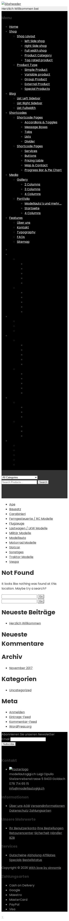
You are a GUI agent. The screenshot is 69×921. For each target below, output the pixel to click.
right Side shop (36, 46)
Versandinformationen (48, 806)
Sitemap (23, 242)
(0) (4, 487)
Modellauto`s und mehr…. (43, 203)
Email (6, 739)
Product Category (38, 55)
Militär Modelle (20, 533)
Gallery (22, 179)
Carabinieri (17, 514)
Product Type (27, 65)
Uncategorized (20, 690)
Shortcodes (18, 112)
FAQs (21, 237)
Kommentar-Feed (23, 722)
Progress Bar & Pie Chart (43, 170)
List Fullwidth (26, 108)
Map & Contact (36, 165)
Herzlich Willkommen (25, 623)
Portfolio (23, 199)
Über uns (23, 222)
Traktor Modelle (21, 557)
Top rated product (39, 60)
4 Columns (33, 194)
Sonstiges (16, 552)
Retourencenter (21, 833)
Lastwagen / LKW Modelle (28, 528)
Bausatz (15, 509)
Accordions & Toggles (41, 122)
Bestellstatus (32, 860)
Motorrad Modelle (22, 542)
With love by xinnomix (45, 868)
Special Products (37, 89)
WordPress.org (20, 726)
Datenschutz (19, 810)
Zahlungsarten (40, 810)
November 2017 (21, 668)
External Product (37, 84)
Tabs (28, 132)
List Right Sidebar (29, 103)
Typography (26, 232)
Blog (12, 93)
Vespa (14, 562)
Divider (30, 141)
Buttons (30, 156)
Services (31, 151)
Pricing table (34, 160)
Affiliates (48, 855)
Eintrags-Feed (20, 717)
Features (16, 218)
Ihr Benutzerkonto (22, 828)
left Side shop (35, 41)
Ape (12, 504)
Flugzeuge (16, 523)
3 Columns (32, 189)
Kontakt (23, 227)
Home (13, 26)
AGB (26, 806)
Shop (13, 31)
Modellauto (17, 538)
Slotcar (14, 547)
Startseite (32, 208)
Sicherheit (41, 833)
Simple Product (36, 69)
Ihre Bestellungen (50, 828)
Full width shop (36, 50)
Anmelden (17, 712)
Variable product (37, 74)
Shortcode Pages (30, 117)
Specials (15, 860)
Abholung (34, 855)
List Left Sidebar (28, 98)
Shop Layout (26, 36)
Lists (28, 136)
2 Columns (32, 184)
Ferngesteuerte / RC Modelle (31, 519)
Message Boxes (36, 127)
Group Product (36, 79)
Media (13, 175)
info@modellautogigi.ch (26, 788)
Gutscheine (17, 855)
